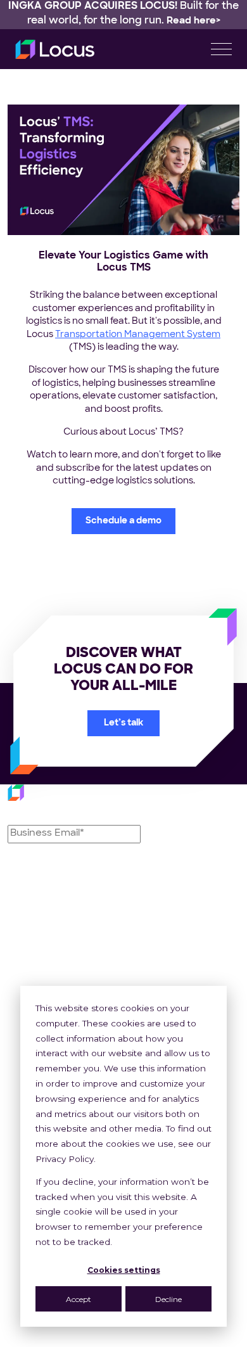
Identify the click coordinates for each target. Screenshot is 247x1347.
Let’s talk (123, 723)
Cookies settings (123, 1270)
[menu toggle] (221, 49)
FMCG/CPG (159, 954)
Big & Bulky (157, 983)
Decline (168, 1299)
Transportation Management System (137, 335)
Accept (78, 1299)
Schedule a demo (124, 521)
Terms (151, 1340)
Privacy (99, 1340)
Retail (144, 940)
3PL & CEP (156, 968)
